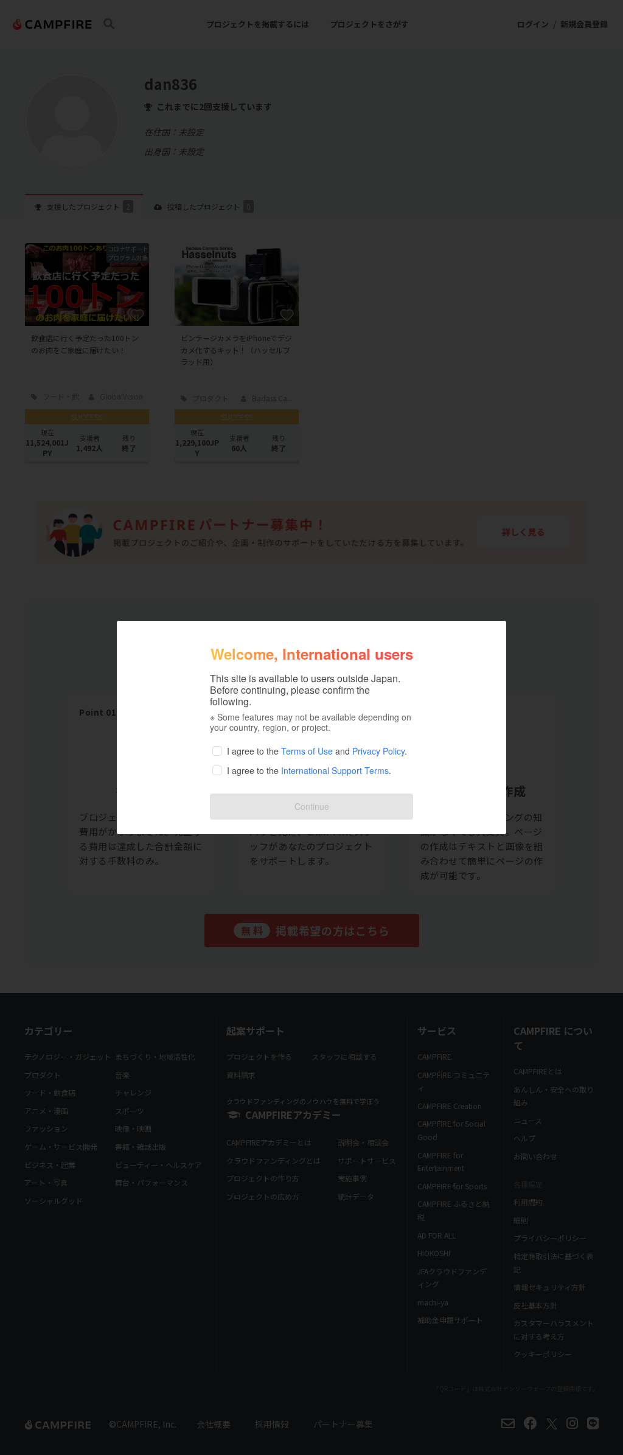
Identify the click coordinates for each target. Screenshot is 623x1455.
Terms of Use (307, 751)
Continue (311, 806)
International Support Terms (335, 770)
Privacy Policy (378, 751)
